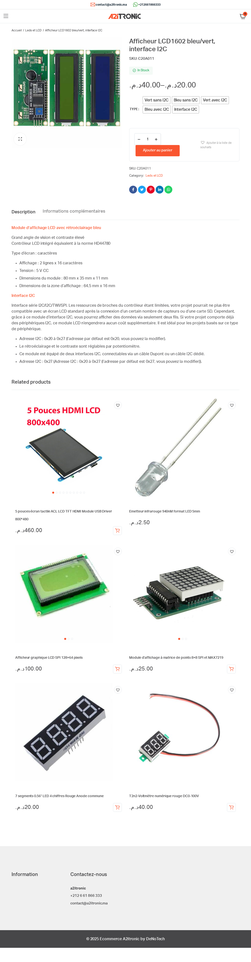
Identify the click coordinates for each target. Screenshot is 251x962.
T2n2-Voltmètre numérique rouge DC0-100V (164, 796)
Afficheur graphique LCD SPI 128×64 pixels (49, 657)
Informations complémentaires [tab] (74, 211)
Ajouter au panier (157, 150)
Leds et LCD (33, 30)
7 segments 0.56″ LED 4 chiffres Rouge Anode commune (59, 796)
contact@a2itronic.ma (111, 4)
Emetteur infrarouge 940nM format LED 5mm (164, 511)
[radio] (156, 100)
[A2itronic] (124, 16)
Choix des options (117, 669)
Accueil (17, 30)
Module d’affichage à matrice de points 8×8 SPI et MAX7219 (176, 657)
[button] (20, 139)
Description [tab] (23, 212)
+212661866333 (149, 4)
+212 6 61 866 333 (86, 896)
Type (134, 109)
